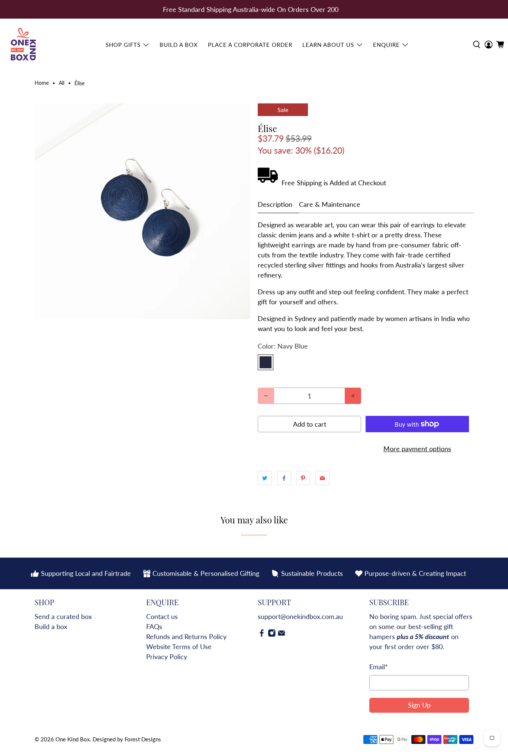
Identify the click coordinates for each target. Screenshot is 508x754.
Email (378, 666)
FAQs (154, 626)
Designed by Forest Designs (127, 739)
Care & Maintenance (329, 204)
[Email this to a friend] (322, 478)
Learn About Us (328, 44)
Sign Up (419, 705)
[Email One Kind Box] (281, 635)
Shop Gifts (123, 44)
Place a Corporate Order (250, 44)
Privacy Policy (166, 656)
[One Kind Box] (24, 44)
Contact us (162, 616)
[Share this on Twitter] (265, 478)
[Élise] (142, 211)
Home (42, 83)
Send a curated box (63, 616)
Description (275, 204)
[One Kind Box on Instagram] (272, 635)
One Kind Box (72, 739)
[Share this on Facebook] (284, 478)
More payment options (417, 449)
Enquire (386, 44)
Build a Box (179, 44)
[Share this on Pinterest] (303, 478)
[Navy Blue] (265, 362)
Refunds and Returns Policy (186, 636)
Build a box (51, 626)
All (61, 83)
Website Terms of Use (179, 646)
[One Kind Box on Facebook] (262, 635)
